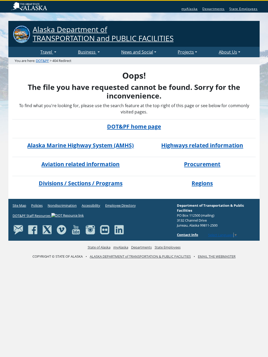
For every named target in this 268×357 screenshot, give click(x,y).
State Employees (243, 9)
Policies (37, 205)
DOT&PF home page (134, 126)
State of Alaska (30, 6)
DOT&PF (42, 60)
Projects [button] (186, 52)
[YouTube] (76, 229)
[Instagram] (90, 229)
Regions (202, 183)
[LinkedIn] (119, 229)
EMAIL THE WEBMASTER (217, 256)
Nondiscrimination (62, 205)
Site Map (19, 205)
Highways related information (202, 145)
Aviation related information (80, 164)
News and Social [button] (137, 52)
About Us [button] (228, 52)
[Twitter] (47, 229)
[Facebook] (33, 229)
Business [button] (87, 52)
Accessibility (91, 205)
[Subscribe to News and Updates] (18, 229)
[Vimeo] (61, 229)
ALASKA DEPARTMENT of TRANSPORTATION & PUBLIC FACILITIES (140, 256)
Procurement (202, 164)
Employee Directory (120, 205)
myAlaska (189, 9)
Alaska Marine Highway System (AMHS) (80, 145)
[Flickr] (104, 229)
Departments (213, 9)
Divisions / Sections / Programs (80, 183)
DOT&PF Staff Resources (32, 215)
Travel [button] (46, 52)
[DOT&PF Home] (25, 52)
